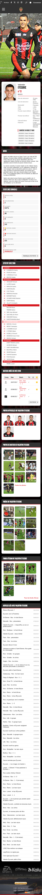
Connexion (37, 2)
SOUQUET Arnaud (12, 282)
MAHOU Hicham (11, 338)
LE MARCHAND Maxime (13, 298)
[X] (14, 3)
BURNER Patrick (11, 296)
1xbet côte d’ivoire (7, 878)
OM (13, 875)
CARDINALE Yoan (12, 275)
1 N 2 (1, 2)
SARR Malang (11, 300)
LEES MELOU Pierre (12, 314)
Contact (27, 890)
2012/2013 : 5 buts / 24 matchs (26, 133)
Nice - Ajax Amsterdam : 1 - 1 (22, 382)
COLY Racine (10, 291)
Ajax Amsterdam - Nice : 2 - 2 (22, 389)
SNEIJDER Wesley (12, 317)
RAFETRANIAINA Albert (13, 319)
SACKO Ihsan (10, 359)
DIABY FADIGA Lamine (13, 343)
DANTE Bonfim (11, 289)
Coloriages (29, 875)
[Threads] (21, 3)
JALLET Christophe (12, 303)
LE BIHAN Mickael (12, 345)
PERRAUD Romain (12, 293)
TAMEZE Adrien (11, 310)
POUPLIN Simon (11, 272)
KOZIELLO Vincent (12, 333)
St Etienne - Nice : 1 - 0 (22, 396)
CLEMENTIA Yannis (12, 270)
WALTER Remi (11, 307)
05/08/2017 (9, 251)
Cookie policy (21, 890)
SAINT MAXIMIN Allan (13, 347)
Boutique (6, 2)
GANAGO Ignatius (12, 354)
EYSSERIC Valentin (12, 321)
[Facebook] (11, 2)
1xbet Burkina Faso (21, 878)
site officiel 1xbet (35, 878)
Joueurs (14, 76)
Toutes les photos (20, 485)
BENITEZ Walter (11, 277)
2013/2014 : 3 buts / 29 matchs (26, 135)
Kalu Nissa (34, 869)
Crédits (15, 890)
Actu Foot (6, 875)
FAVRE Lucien (11, 364)
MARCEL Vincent (11, 324)
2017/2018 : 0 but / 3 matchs (26, 143)
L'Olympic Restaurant (21, 869)
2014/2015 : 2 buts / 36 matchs (26, 138)
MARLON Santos (11, 286)
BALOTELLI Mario (12, 350)
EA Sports (7, 869)
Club (9, 76)
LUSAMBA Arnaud (12, 329)
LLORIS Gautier (11, 284)
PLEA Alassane (11, 357)
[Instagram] (18, 2)
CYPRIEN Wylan (11, 331)
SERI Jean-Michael (12, 312)
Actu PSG (20, 875)
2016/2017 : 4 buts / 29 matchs (26, 140)
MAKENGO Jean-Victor (13, 336)
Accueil (4, 76)
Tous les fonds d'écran (31, 598)
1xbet (36, 875)
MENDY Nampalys (12, 326)
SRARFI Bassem (11, 352)
